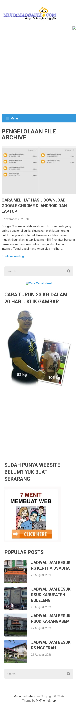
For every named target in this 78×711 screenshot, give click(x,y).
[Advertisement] (39, 73)
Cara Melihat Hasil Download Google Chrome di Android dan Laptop (34, 206)
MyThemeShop (46, 700)
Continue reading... (14, 256)
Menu (14, 118)
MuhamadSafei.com (27, 696)
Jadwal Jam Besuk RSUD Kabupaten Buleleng (50, 595)
